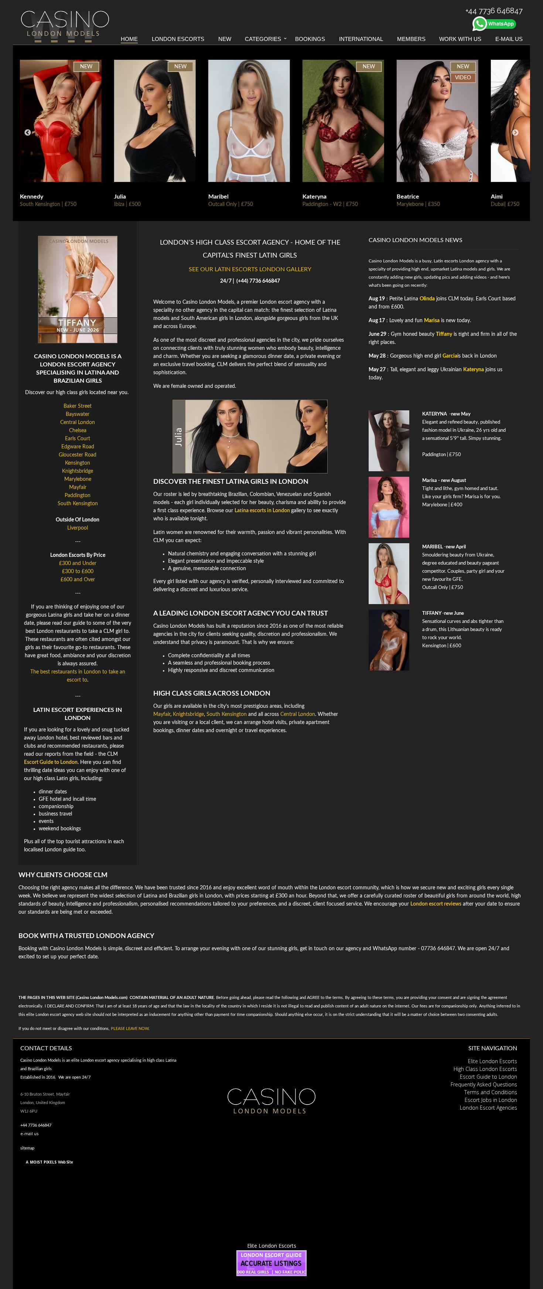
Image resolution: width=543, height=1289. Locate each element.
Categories (263, 39)
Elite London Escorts (492, 1061)
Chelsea (77, 430)
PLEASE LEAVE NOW (129, 1029)
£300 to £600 (77, 571)
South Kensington (78, 503)
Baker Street (78, 406)
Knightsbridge (77, 471)
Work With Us (460, 39)
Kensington (77, 463)
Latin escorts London (454, 261)
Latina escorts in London (262, 510)
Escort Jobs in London (491, 1099)
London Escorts (178, 39)
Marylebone (77, 479)
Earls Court (77, 438)
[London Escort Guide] (271, 1262)
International (361, 39)
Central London (77, 422)
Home (129, 39)
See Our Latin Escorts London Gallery (250, 269)
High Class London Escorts (485, 1068)
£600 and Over (78, 579)
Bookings (310, 39)
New (224, 39)
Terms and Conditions (490, 1092)
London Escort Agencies (488, 1107)
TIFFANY (431, 613)
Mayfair (77, 487)
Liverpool (77, 528)
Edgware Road (77, 446)
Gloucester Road (77, 455)
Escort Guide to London (488, 1076)
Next (515, 133)
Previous (27, 133)
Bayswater (77, 414)
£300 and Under (77, 563)
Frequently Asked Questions (484, 1084)
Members (411, 39)
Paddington (77, 495)
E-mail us (509, 39)
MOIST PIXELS (43, 1162)
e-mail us (29, 1133)
